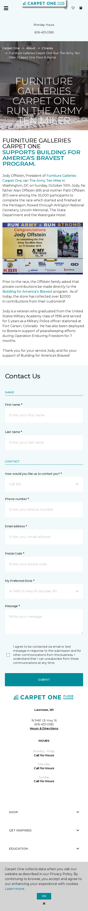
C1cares (47, 48)
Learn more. (15, 889)
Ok (44, 896)
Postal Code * (14, 553)
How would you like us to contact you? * (33, 473)
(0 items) (80, 8)
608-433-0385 (44, 32)
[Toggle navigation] (6, 8)
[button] (65, 8)
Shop (13, 812)
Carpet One (11, 48)
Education (18, 848)
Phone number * (17, 499)
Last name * (13, 431)
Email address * (16, 526)
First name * (13, 404)
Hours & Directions (44, 728)
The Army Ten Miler (45, 181)
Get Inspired (20, 830)
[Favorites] (73, 8)
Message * (12, 606)
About (30, 48)
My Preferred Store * (19, 580)
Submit (44, 680)
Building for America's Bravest (27, 291)
